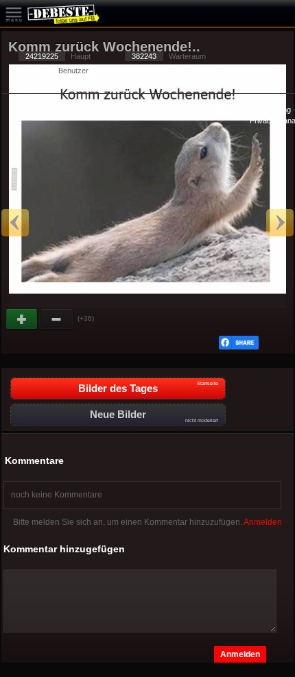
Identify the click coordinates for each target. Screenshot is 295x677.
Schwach (57, 319)
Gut (22, 319)
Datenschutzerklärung (254, 110)
